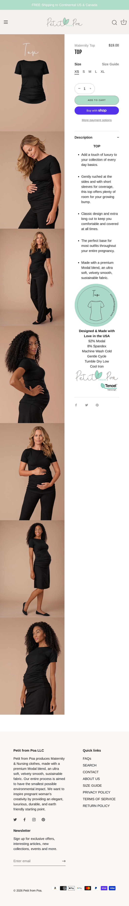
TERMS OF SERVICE (99, 799)
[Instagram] (34, 819)
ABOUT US (91, 779)
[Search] (114, 22)
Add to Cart (97, 100)
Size (97, 64)
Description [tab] (83, 137)
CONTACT (91, 772)
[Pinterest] (43, 819)
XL (103, 71)
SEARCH (89, 765)
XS (77, 71)
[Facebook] (24, 819)
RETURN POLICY (96, 806)
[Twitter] (15, 819)
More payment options (97, 120)
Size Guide (110, 64)
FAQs (87, 758)
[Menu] (6, 22)
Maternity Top (85, 45)
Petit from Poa (32, 890)
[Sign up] (64, 861)
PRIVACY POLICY (96, 792)
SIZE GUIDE (92, 785)
